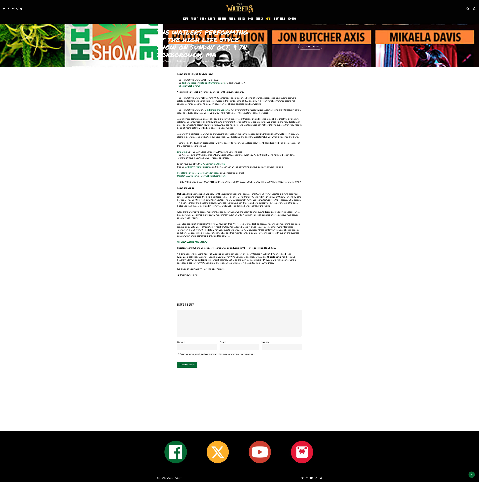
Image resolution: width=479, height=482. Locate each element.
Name (180, 342)
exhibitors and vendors (217, 110)
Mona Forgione (203, 167)
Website (265, 342)
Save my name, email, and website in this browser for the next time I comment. (217, 354)
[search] (467, 8)
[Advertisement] (239, 407)
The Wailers (165, 61)
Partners (178, 478)
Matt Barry (189, 167)
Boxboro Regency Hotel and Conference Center (204, 83)
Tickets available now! (188, 85)
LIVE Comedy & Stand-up (213, 164)
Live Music (182, 152)
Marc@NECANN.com (187, 176)
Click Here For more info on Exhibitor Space (198, 173)
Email (223, 342)
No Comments (312, 46)
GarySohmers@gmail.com (213, 176)
